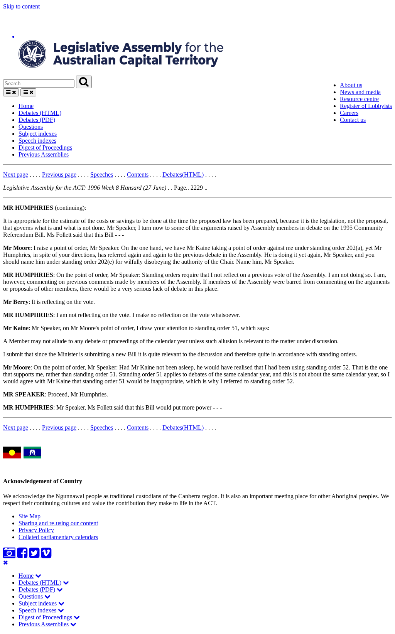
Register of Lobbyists (366, 106)
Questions (31, 126)
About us (351, 85)
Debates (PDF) (37, 119)
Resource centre (359, 99)
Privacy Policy (36, 530)
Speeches (101, 174)
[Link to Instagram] (10, 555)
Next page (15, 174)
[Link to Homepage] (197, 42)
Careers (349, 113)
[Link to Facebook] (23, 555)
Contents (138, 174)
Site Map (30, 516)
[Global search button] (84, 82)
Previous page (59, 174)
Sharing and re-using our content (58, 523)
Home (26, 106)
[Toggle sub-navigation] (38, 575)
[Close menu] (5, 562)
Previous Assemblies (44, 154)
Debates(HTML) (183, 174)
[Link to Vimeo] (46, 555)
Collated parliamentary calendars (58, 537)
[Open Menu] (11, 92)
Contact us (353, 119)
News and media (360, 92)
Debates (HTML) (40, 113)
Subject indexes (38, 133)
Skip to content (21, 6)
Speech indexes (37, 140)
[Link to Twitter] (35, 555)
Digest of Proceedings (45, 147)
